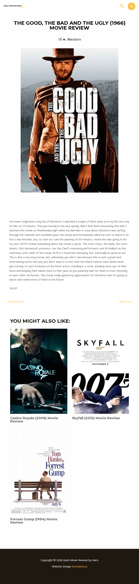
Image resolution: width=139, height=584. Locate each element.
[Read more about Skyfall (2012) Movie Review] (100, 371)
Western (74, 39)
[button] (122, 6)
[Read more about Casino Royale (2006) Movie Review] (38, 371)
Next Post (127, 301)
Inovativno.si (79, 566)
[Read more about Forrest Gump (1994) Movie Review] (38, 472)
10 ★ (62, 39)
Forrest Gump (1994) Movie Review (33, 521)
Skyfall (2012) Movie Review (96, 418)
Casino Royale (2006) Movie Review (34, 419)
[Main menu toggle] (131, 6)
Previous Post (14, 301)
